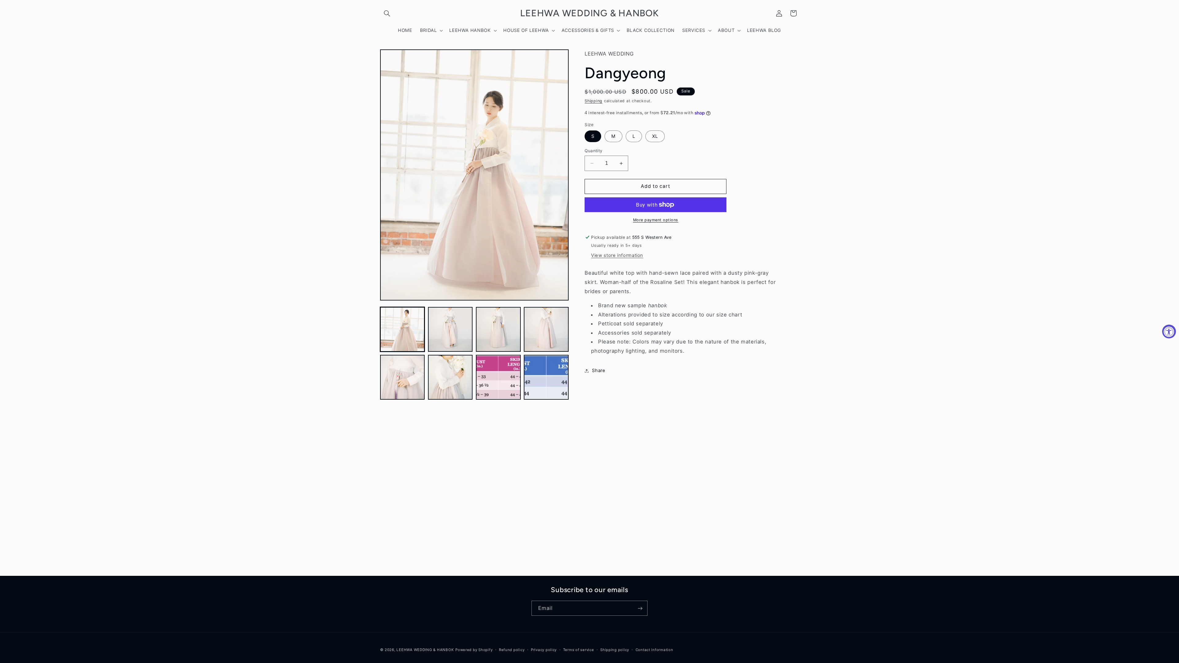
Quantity (593, 150)
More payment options (656, 220)
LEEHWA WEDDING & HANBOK (425, 650)
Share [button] (598, 370)
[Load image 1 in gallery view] (402, 329)
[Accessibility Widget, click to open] (1169, 332)
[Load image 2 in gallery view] (450, 329)
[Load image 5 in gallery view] (402, 377)
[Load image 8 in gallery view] (546, 377)
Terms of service (578, 650)
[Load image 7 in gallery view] (498, 377)
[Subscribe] (640, 608)
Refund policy (512, 650)
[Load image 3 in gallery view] (498, 329)
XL (655, 136)
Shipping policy (614, 650)
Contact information (654, 650)
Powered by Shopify (473, 650)
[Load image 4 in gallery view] (546, 329)
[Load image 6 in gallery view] (450, 377)
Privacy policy (544, 650)
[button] (387, 13)
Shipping (593, 101)
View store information (617, 255)
